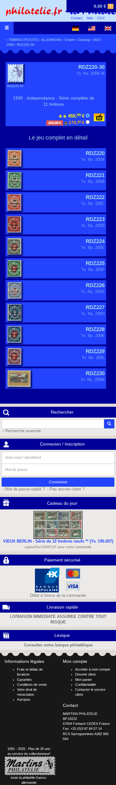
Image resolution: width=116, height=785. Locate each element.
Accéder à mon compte (92, 669)
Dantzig (84, 40)
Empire (70, 40)
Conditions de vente (32, 684)
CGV (101, 18)
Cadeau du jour (62, 503)
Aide (90, 18)
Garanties (24, 679)
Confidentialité (85, 684)
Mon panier (83, 679)
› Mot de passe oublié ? (23, 489)
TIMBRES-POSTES (23, 40)
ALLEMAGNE (51, 40)
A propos (23, 699)
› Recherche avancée (21, 431)
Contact (77, 18)
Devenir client (85, 674)
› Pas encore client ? (65, 489)
